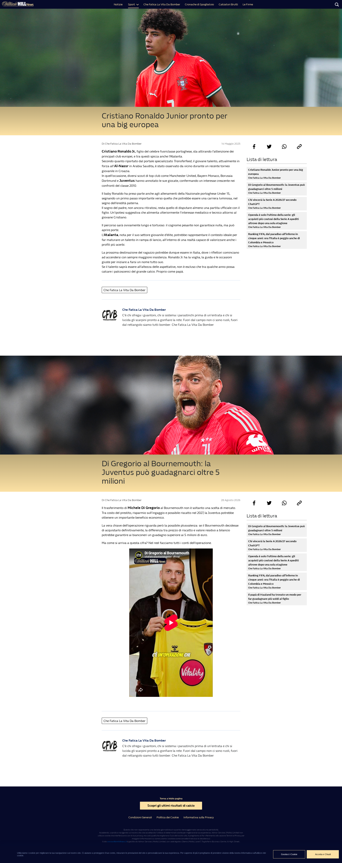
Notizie (118, 4)
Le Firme (248, 4)
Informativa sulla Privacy (198, 817)
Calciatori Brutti (228, 4)
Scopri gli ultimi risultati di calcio (171, 805)
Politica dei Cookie (168, 817)
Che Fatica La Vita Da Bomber (161, 4)
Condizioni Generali (140, 817)
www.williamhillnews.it (117, 841)
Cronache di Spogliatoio (199, 4)
